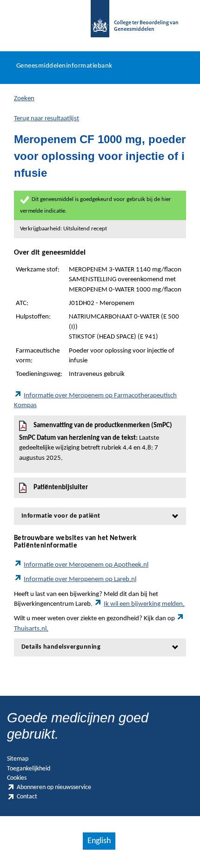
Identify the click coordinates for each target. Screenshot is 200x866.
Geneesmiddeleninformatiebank (64, 65)
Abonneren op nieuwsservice (54, 787)
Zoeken (24, 98)
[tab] (100, 516)
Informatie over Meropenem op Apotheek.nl (86, 564)
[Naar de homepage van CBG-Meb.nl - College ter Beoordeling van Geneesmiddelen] (100, 23)
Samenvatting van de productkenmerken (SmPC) (95, 442)
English (99, 841)
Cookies (17, 778)
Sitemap (17, 759)
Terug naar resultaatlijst (46, 118)
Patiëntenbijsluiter (60, 487)
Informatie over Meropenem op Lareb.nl (80, 579)
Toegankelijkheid (28, 769)
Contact (27, 797)
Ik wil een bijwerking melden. (144, 604)
